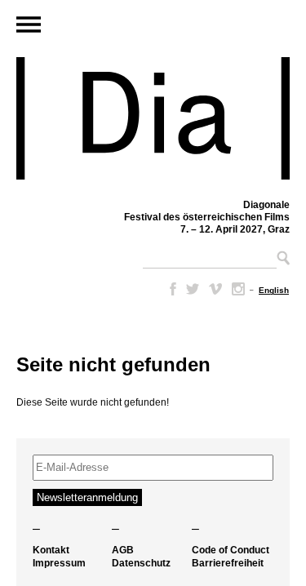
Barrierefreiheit (228, 563)
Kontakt (51, 550)
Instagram (238, 288)
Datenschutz (141, 563)
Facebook (169, 288)
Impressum (59, 563)
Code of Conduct (230, 550)
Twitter (192, 288)
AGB (123, 550)
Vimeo (215, 288)
